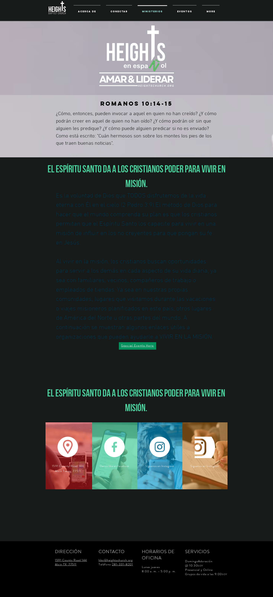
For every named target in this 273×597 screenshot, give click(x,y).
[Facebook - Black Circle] (267, 591)
